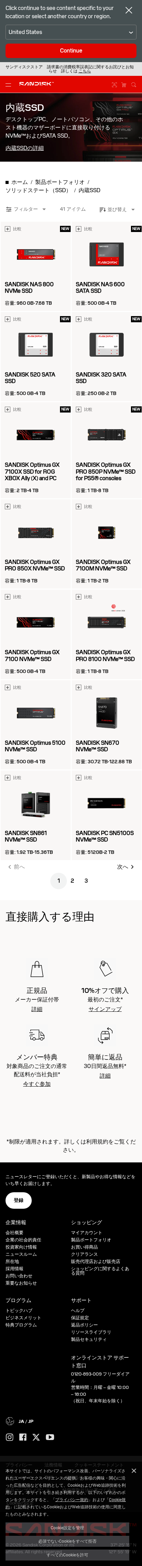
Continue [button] (71, 50)
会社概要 (14, 1233)
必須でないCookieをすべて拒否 (67, 1541)
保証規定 (80, 1318)
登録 (18, 1200)
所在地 (12, 1261)
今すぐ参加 (37, 1084)
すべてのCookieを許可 (67, 1554)
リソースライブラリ (91, 1332)
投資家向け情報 (21, 1247)
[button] (85, 71)
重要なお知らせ (21, 1283)
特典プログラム (21, 1325)
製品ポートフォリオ (91, 1240)
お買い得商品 (84, 1247)
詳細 (36, 1009)
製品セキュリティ (89, 1339)
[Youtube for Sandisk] (50, 1437)
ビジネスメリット (23, 1318)
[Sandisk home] (36, 84)
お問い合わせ (19, 1276)
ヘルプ (77, 1310)
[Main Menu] (9, 84)
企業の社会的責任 (23, 1240)
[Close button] (129, 11)
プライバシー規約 (71, 1499)
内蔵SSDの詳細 (25, 148)
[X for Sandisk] (36, 1437)
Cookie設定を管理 (67, 1527)
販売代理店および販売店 (95, 1261)
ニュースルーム (21, 1254)
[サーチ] (133, 83)
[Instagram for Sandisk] (10, 1437)
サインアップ (105, 1009)
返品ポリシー (84, 1325)
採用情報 (14, 1269)
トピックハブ (19, 1310)
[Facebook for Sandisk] (23, 1437)
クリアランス (84, 1254)
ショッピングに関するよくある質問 (100, 1271)
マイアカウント (86, 1233)
